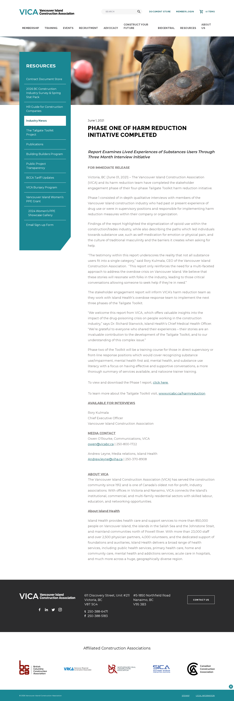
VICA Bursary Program (41, 187)
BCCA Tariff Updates (40, 177)
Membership (30, 28)
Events (68, 28)
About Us (206, 26)
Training (51, 28)
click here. (160, 382)
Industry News (36, 120)
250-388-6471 (96, 611)
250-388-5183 (96, 616)
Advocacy (111, 28)
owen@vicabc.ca (101, 444)
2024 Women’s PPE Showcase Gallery (41, 213)
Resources (188, 28)
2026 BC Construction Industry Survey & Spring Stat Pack (43, 93)
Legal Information (205, 695)
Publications (34, 144)
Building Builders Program (44, 154)
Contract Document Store (44, 79)
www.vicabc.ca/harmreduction (182, 393)
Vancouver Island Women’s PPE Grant (44, 199)
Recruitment (88, 28)
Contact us (201, 600)
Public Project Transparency (36, 166)
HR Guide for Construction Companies (44, 109)
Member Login (185, 11)
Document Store (160, 11)
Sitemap (185, 695)
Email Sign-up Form (39, 225)
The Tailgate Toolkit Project (40, 132)
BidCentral (166, 28)
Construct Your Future (136, 26)
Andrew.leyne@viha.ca (105, 459)
